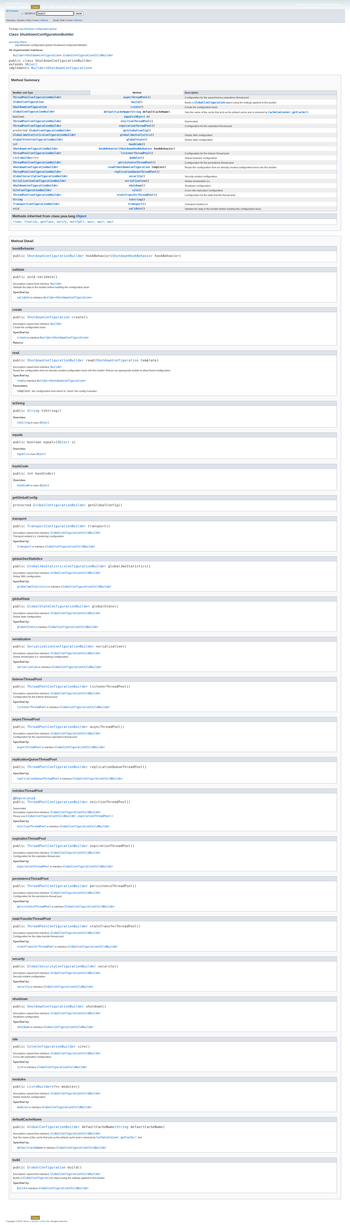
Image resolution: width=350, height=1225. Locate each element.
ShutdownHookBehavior (136, 148)
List (16, 157)
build (135, 102)
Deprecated (63, 6)
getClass (47, 221)
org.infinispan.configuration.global (38, 29)
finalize (30, 221)
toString (135, 199)
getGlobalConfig (135, 130)
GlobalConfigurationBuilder (34, 111)
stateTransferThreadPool (135, 194)
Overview (11, 6)
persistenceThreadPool (135, 162)
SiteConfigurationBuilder (32, 190)
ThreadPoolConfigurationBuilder (37, 97)
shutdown (135, 185)
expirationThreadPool (135, 125)
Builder (18, 55)
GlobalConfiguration (28, 101)
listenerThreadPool (135, 153)
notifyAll (77, 221)
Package (24, 6)
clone (17, 221)
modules (135, 157)
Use (44, 6)
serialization (135, 180)
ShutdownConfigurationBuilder (35, 148)
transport (135, 204)
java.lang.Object (18, 42)
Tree (51, 6)
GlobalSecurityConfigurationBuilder (40, 176)
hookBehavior (108, 148)
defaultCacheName (117, 111)
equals (129, 116)
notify (61, 221)
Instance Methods (45, 89)
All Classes (12, 11)
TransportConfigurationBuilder (36, 204)
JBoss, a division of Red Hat (36, 1221)
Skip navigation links (16, 3)
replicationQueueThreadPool (135, 171)
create (135, 107)
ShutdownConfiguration (43, 55)
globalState (135, 139)
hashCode (135, 144)
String (136, 111)
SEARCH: (30, 13)
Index (75, 6)
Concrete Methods (72, 89)
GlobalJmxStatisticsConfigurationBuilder (44, 134)
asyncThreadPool (135, 97)
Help (83, 6)
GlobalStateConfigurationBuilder (38, 139)
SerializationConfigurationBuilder (39, 180)
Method (44, 20)
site (135, 190)
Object (31, 64)
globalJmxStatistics (135, 134)
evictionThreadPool (135, 121)
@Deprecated (24, 798)
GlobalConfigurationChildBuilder (88, 55)
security (135, 176)
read (111, 167)
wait (91, 221)
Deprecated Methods (102, 89)
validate (135, 208)
